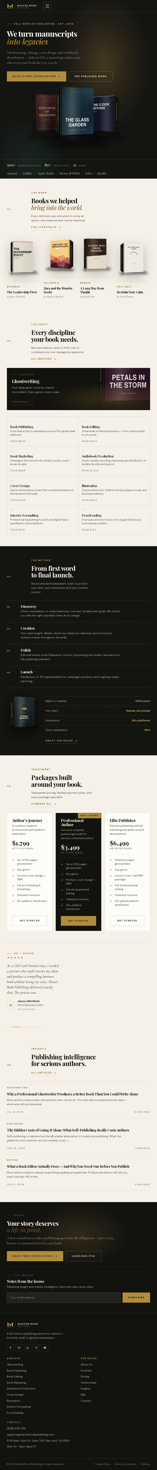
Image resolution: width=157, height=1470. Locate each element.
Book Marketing (16, 1382)
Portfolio (86, 1370)
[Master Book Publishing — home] (22, 6)
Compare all (41, 803)
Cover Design (15, 1394)
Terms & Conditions (126, 1464)
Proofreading (15, 1412)
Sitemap (145, 1464)
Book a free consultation (34, 76)
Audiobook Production (21, 1388)
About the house (59, 740)
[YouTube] (44, 1347)
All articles (41, 1072)
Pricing (85, 1376)
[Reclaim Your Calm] (133, 260)
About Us (86, 1364)
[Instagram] (19, 1347)
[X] (36, 1347)
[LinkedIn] (27, 1347)
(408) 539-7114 (83, 1256)
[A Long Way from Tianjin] (96, 256)
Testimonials (88, 1382)
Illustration (13, 1400)
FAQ (83, 1394)
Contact (86, 1400)
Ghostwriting (15, 1364)
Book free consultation (33, 1256)
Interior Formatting (19, 1406)
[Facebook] (10, 1347)
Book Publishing (16, 1370)
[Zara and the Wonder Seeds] (60, 256)
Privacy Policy (102, 1464)
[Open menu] (47, 6)
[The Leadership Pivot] (23, 259)
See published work (91, 76)
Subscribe (136, 1297)
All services (41, 358)
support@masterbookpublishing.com (30, 1434)
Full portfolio (44, 227)
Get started (30, 920)
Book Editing (15, 1376)
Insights (85, 1388)
